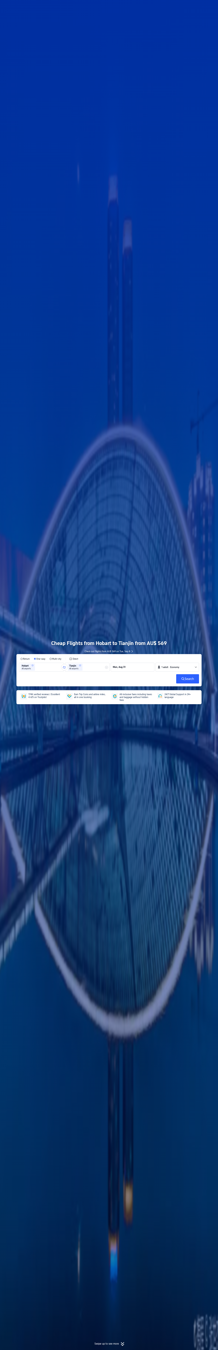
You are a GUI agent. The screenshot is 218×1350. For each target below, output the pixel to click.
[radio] (25, 658)
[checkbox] (74, 658)
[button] (192, 5)
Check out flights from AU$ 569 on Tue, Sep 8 (107, 651)
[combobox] (37, 667)
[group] (41, 667)
